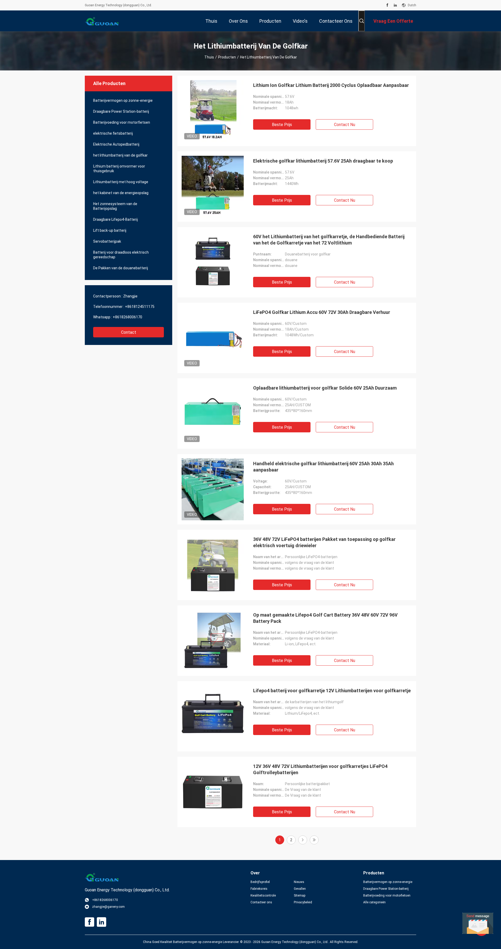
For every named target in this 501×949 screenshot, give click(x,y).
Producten (227, 57)
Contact (128, 332)
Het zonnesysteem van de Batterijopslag (115, 206)
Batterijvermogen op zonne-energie (123, 100)
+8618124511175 (139, 307)
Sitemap (299, 895)
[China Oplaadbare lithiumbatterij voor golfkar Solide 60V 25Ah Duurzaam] (213, 413)
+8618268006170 (127, 317)
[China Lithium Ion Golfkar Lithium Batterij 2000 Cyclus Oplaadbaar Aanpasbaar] (213, 111)
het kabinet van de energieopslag (120, 193)
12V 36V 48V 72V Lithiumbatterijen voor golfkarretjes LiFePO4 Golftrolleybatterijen (320, 769)
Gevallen (300, 889)
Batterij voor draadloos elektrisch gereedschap (121, 254)
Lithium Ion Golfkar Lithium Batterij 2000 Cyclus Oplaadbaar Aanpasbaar (331, 85)
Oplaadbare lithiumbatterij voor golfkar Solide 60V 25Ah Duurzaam (325, 388)
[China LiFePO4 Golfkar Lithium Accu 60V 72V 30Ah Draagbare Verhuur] (213, 338)
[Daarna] (302, 839)
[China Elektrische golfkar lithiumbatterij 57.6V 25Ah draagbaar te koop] (213, 186)
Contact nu (344, 124)
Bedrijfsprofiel (260, 882)
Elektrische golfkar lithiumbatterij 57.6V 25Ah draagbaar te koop (323, 161)
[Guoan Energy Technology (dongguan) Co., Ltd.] (102, 21)
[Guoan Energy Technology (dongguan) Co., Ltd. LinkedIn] (395, 5)
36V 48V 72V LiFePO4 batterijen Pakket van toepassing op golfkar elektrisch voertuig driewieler (324, 542)
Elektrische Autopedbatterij (116, 144)
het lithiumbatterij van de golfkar (120, 155)
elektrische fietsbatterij (113, 133)
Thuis (209, 57)
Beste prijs (282, 124)
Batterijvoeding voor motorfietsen (121, 122)
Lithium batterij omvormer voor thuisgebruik (119, 168)
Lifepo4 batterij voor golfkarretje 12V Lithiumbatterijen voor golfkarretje (332, 690)
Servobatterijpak (107, 241)
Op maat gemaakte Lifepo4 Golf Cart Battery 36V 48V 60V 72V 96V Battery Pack (325, 618)
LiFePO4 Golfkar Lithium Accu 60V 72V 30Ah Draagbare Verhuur (321, 312)
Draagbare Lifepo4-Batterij (115, 219)
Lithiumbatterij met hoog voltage (120, 182)
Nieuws (299, 882)
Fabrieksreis (258, 889)
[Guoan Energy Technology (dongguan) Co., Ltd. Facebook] (387, 5)
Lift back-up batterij (109, 230)
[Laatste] (314, 839)
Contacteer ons (261, 902)
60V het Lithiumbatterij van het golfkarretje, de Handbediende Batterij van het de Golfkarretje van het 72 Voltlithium (328, 240)
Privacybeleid (303, 902)
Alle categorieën (374, 902)
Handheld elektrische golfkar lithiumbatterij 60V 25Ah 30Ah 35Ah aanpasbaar (323, 467)
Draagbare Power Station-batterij (121, 111)
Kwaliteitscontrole (263, 895)
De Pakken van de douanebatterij (120, 268)
